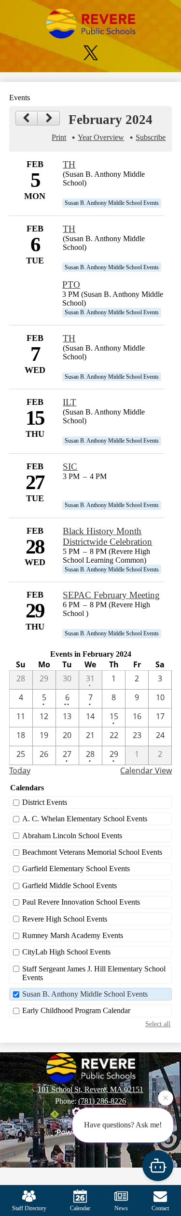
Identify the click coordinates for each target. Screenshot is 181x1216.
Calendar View (146, 770)
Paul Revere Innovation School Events (81, 902)
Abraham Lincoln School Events (72, 835)
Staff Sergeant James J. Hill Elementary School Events (94, 973)
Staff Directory (29, 1208)
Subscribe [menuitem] (151, 137)
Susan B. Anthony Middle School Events (85, 994)
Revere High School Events (64, 919)
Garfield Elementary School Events (76, 868)
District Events (44, 802)
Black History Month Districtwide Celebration (107, 536)
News (121, 1208)
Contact (160, 1208)
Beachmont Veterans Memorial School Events (92, 852)
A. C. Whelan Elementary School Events (84, 819)
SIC (70, 467)
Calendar (80, 1208)
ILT (69, 402)
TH (69, 164)
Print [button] (59, 137)
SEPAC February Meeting (111, 595)
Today (19, 770)
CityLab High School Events (66, 952)
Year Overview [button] (101, 137)
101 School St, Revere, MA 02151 (90, 1089)
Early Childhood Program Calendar (76, 1010)
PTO (71, 284)
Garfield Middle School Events (69, 885)
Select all (157, 1024)
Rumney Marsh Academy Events (72, 935)
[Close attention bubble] (165, 1098)
